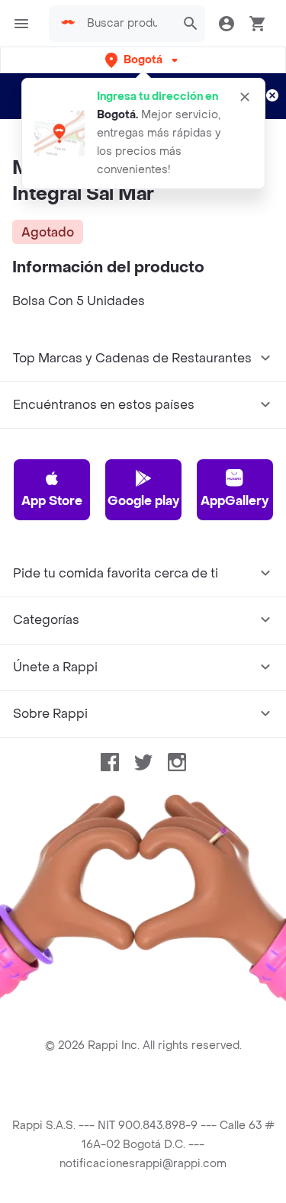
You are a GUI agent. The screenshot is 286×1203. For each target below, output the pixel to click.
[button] (143, 59)
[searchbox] (126, 23)
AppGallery (234, 501)
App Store (51, 501)
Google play (143, 501)
